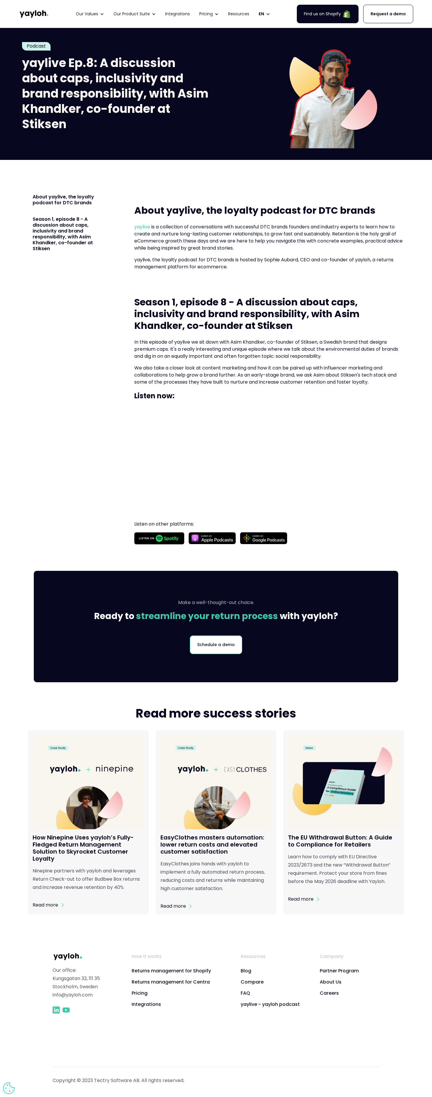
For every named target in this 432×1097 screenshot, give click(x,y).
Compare (252, 982)
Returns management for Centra (171, 982)
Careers (329, 993)
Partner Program (339, 970)
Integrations (177, 14)
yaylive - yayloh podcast (270, 1004)
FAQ (245, 993)
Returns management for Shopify (171, 970)
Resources (238, 14)
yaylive (142, 226)
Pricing (140, 993)
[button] (90, 14)
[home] (34, 14)
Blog (246, 970)
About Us (330, 982)
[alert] (9, 1088)
